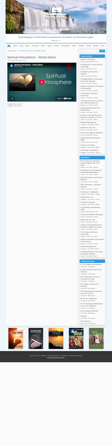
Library (49, 46)
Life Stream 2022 (39, 51)
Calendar (81, 46)
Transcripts (35, 46)
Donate (88, 46)
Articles (56, 46)
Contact (96, 46)
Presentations (65, 46)
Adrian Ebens (17, 106)
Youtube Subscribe (75, 355)
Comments (64, 355)
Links (102, 46)
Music (74, 46)
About (21, 46)
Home (15, 46)
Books (27, 46)
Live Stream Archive (24, 51)
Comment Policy (53, 355)
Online (43, 46)
